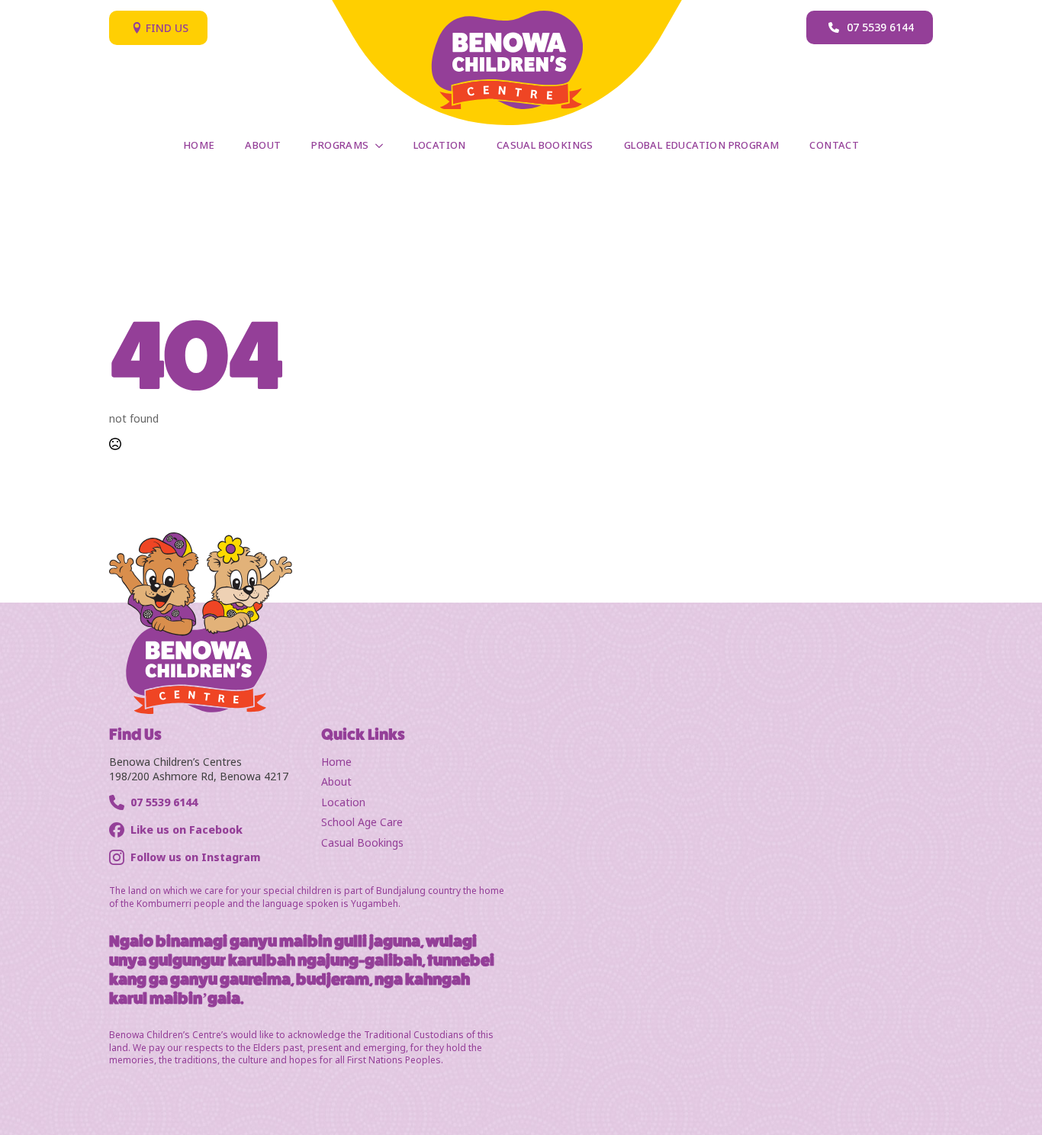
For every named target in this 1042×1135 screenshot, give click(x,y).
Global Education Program (702, 145)
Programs (339, 145)
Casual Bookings (545, 145)
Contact (834, 145)
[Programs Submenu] (383, 145)
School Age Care (362, 822)
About (263, 145)
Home (199, 145)
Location (439, 145)
